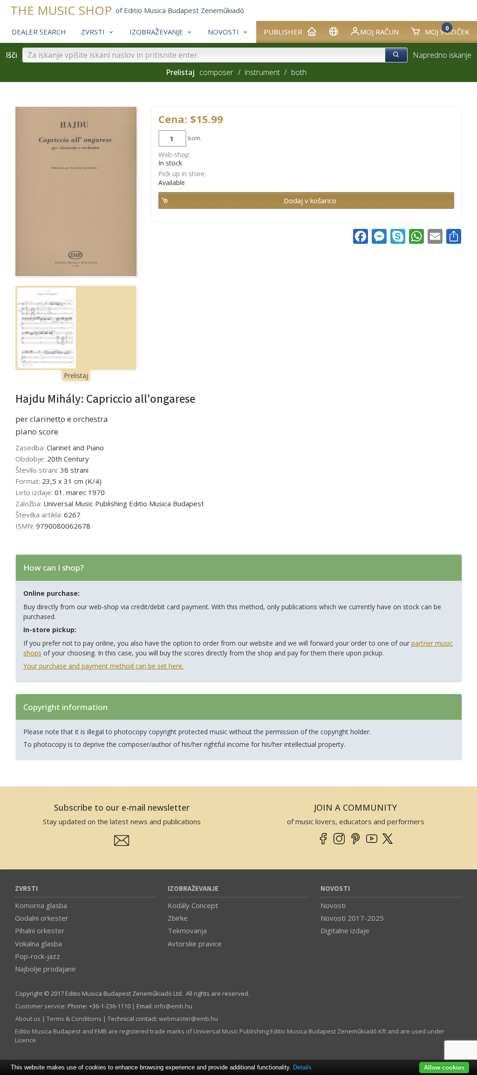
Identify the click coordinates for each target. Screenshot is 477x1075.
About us (28, 1018)
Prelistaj (76, 375)
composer (216, 72)
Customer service (40, 1006)
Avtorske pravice (195, 943)
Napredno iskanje (442, 55)
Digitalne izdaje (344, 930)
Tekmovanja (187, 930)
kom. (195, 138)
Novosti (335, 889)
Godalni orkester (41, 918)
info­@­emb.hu (173, 1006)
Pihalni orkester (40, 930)
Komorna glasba (41, 905)
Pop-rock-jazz (37, 956)
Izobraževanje (193, 889)
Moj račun (379, 31)
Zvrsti (26, 889)
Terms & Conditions (74, 1018)
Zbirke (178, 918)
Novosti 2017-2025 (352, 918)
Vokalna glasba (38, 943)
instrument (262, 72)
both (298, 72)
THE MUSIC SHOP (61, 10)
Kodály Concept (193, 905)
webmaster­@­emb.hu (188, 1018)
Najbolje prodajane (45, 968)
